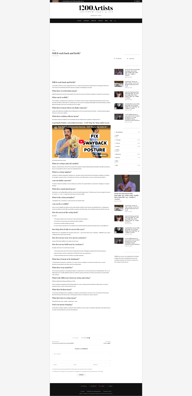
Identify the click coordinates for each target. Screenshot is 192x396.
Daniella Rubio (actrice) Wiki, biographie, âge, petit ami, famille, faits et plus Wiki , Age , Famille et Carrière (132, 106)
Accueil (79, 20)
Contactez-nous (107, 391)
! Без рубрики (128, 132)
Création (93, 20)
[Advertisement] (81, 38)
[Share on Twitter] (86, 337)
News (106, 20)
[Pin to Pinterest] (87, 337)
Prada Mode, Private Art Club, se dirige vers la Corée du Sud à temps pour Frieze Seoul (132, 84)
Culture (117, 149)
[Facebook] (134, 1)
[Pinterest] (136, 1)
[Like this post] (83, 337)
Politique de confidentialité (94, 391)
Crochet (100, 20)
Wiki (111, 20)
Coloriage (86, 20)
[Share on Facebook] (84, 337)
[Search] (115, 21)
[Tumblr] (139, 1)
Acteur (117, 135)
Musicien (128, 157)
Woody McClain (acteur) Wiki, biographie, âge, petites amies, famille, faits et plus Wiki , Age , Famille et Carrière (132, 72)
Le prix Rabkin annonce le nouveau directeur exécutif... (74, 1)
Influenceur (128, 154)
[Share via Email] (89, 337)
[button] (59, 1)
